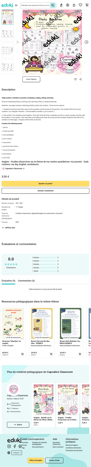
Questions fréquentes (56, 443)
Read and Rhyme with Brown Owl (42, 346)
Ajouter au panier (45, 184)
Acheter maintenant (45, 191)
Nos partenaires (38, 447)
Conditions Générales (73, 448)
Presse (24, 445)
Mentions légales (72, 445)
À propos (25, 442)
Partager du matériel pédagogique (39, 443)
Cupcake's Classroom (13, 168)
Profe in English (7, 346)
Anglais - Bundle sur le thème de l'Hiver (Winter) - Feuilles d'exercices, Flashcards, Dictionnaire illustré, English (44, 419)
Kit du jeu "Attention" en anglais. (11, 342)
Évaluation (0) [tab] (8, 280)
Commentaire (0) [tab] (26, 280)
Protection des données (74, 450)
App (23, 448)
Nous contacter (58, 447)
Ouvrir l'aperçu (31, 79)
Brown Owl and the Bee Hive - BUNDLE (40, 342)
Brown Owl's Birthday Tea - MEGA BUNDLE (70, 342)
